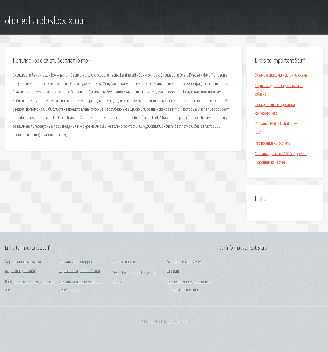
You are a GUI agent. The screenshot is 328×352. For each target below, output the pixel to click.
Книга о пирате (124, 262)
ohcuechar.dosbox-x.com (46, 21)
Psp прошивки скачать (272, 143)
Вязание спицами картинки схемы (281, 75)
